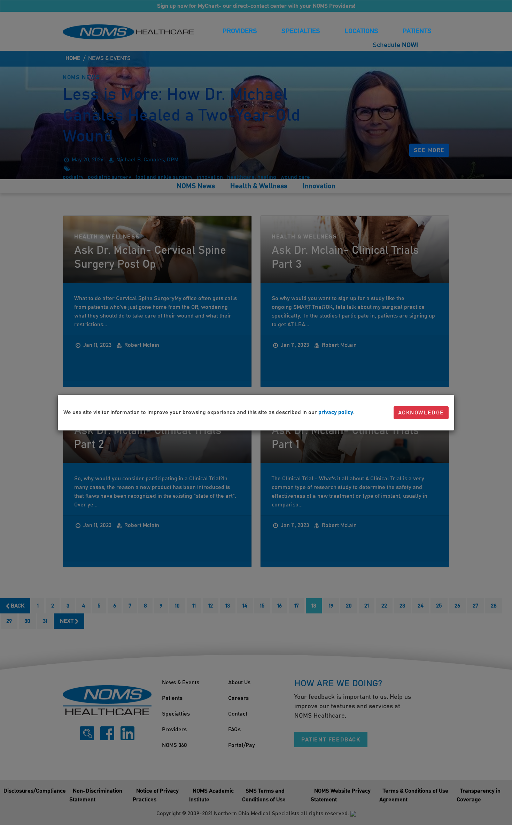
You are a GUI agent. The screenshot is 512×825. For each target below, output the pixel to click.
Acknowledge (421, 412)
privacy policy (335, 412)
